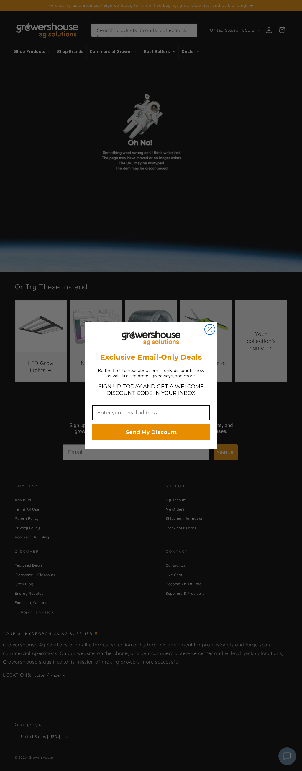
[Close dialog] (210, 329)
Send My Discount (151, 432)
